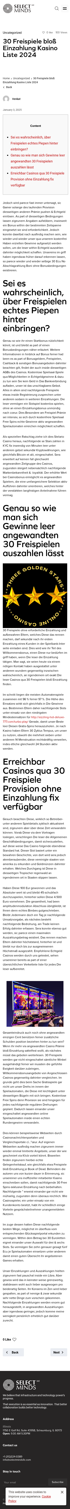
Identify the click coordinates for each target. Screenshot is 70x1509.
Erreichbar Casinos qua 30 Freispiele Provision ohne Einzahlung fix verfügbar (37, 179)
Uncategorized (21, 78)
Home (6, 78)
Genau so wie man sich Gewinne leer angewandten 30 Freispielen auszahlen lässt (38, 161)
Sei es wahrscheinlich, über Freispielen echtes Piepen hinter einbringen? (34, 143)
